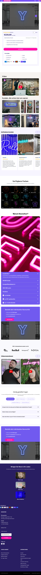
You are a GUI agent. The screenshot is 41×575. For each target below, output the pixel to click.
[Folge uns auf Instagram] (4, 544)
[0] (39, 0)
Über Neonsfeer (23, 554)
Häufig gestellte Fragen (24, 565)
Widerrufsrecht (23, 563)
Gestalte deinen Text (26, 573)
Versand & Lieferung (24, 561)
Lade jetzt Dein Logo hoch (36, 573)
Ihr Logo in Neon (4, 558)
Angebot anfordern (4, 554)
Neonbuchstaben (4, 556)
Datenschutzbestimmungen (25, 558)
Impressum (22, 556)
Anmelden (6, 537)
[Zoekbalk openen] (35, 0)
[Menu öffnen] (1, 0)
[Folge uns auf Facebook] (2, 544)
